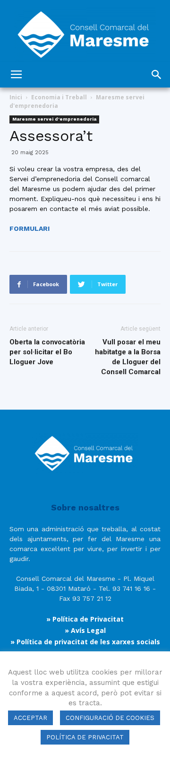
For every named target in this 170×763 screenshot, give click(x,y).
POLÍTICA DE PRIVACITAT (85, 737)
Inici (15, 97)
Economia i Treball (59, 97)
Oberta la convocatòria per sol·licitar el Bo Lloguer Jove (47, 352)
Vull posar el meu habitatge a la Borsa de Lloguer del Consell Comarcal (128, 357)
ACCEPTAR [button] (30, 717)
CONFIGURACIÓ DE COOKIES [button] (110, 717)
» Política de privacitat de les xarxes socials (85, 641)
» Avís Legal (85, 630)
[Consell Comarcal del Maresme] (85, 31)
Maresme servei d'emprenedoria (54, 119)
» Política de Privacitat (85, 618)
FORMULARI (29, 228)
